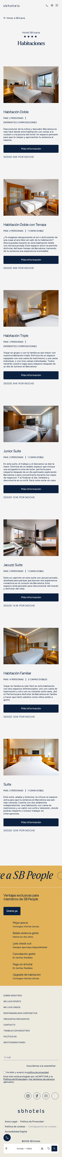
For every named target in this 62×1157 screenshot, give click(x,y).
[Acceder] (52, 5)
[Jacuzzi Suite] (31, 537)
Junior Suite (12, 451)
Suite (7, 784)
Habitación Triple (15, 336)
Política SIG (10, 1037)
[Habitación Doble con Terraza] (31, 197)
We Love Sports (12, 1001)
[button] (54, 1148)
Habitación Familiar (17, 673)
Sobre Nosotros (12, 996)
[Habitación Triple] (31, 308)
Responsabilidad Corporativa (20, 1013)
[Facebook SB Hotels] (36, 1095)
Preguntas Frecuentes (16, 1019)
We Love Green (11, 1007)
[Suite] (31, 757)
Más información (31, 148)
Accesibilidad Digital (16, 1131)
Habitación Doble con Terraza (24, 225)
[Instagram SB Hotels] (27, 1095)
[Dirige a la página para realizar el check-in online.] (43, 5)
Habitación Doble (16, 112)
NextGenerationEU (14, 1042)
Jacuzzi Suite (12, 565)
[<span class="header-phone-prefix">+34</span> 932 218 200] (47, 5)
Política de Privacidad (15, 1079)
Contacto (9, 1025)
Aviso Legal (11, 1121)
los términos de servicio (42, 1079)
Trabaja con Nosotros (16, 1031)
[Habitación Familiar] (31, 645)
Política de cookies (15, 1126)
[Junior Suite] (31, 423)
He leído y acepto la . (27, 1072)
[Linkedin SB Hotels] (55, 1095)
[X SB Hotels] (46, 1095)
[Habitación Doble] (31, 84)
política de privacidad (38, 1072)
